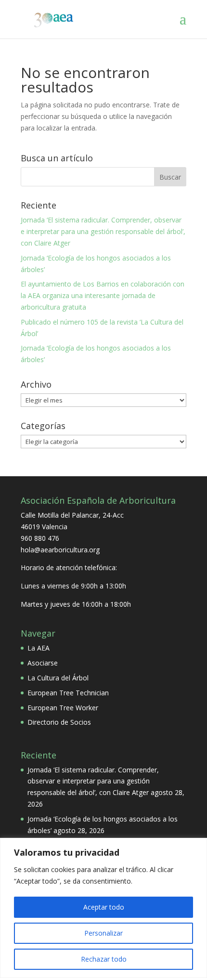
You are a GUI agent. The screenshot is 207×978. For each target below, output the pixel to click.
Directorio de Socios (59, 722)
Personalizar (103, 933)
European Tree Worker (62, 707)
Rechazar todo (104, 959)
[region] (103, 908)
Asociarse (42, 662)
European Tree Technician (68, 692)
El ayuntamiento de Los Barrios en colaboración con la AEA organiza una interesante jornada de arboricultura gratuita (102, 295)
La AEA (38, 647)
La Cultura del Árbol (58, 677)
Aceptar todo (103, 907)
